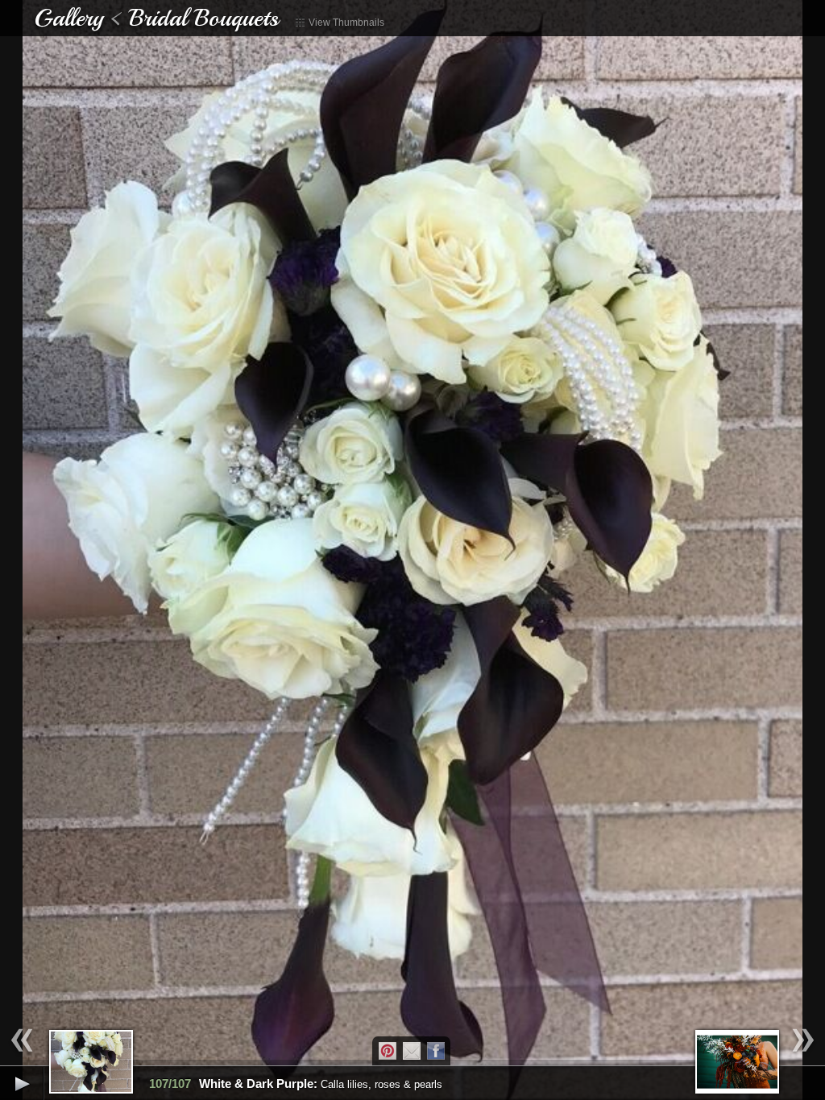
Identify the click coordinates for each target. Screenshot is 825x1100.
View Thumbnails (345, 22)
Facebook (436, 1051)
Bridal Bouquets (204, 17)
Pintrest (387, 1051)
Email (412, 1051)
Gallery (68, 17)
